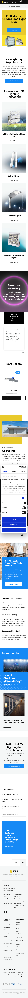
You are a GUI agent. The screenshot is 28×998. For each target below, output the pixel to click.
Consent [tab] (5, 471)
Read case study (9, 846)
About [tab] (23, 471)
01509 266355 (11, 888)
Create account (13, 584)
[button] (2, 338)
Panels (5, 954)
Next (25, 6)
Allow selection (14, 524)
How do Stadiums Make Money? (13, 678)
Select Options (11, 398)
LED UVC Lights (7, 924)
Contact (18, 928)
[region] (14, 338)
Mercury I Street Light (11, 391)
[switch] (24, 503)
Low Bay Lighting (8, 950)
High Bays (6, 936)
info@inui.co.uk (10, 890)
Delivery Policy (19, 940)
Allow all (14, 519)
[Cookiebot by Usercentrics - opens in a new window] (19, 467)
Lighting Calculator (14, 766)
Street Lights (7, 933)
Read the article (7, 684)
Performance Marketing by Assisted (14, 993)
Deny (14, 529)
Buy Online (14, 27)
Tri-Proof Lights (7, 947)
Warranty (18, 949)
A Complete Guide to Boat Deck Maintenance (14, 721)
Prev (2, 6)
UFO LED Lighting (8, 940)
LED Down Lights (8, 943)
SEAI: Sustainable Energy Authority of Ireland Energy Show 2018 (11, 836)
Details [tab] (14, 471)
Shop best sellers (14, 80)
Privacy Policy (19, 937)
